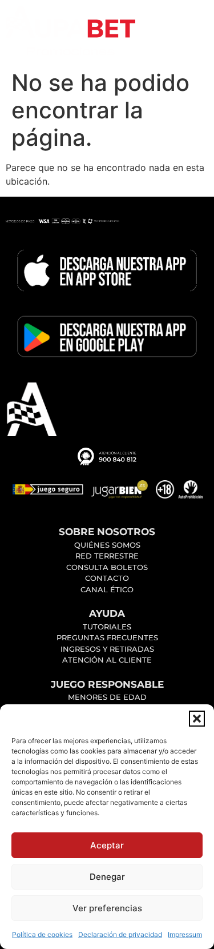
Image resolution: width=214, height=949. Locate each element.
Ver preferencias (107, 908)
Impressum (185, 934)
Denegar (107, 876)
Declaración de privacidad (120, 934)
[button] (197, 718)
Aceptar (107, 845)
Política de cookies (42, 934)
